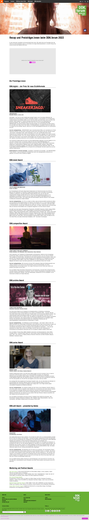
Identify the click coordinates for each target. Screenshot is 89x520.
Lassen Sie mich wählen (5, 518)
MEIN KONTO (47, 494)
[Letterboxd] (59, 511)
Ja (30, 62)
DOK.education (37, 1)
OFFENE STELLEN (5, 502)
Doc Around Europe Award (15, 477)
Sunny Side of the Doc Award (16, 486)
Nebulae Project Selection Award (17, 483)
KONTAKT (25, 502)
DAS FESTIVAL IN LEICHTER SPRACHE (9, 499)
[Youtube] (50, 510)
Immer (34, 62)
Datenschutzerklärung (4, 516)
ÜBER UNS (4, 494)
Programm (6, 1)
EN (82, 1)
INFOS (25, 494)
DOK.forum (30, 1)
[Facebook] (54, 510)
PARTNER (4, 500)
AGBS (25, 499)
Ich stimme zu (85, 518)
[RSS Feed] (48, 510)
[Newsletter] (46, 510)
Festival (12, 1)
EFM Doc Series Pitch (21, 1)
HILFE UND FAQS (27, 497)
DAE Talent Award (13, 471)
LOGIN (46, 497)
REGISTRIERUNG (48, 499)
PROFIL (3, 497)
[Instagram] (52, 510)
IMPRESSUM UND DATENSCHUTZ (30, 500)
